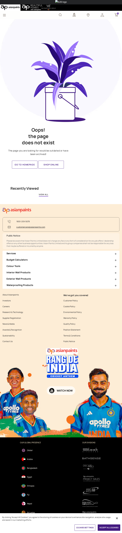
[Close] (116, 518)
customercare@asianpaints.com (30, 227)
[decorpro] (91, 467)
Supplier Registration (12, 318)
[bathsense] (91, 458)
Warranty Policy (70, 318)
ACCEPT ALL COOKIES (109, 527)
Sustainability (9, 335)
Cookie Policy (69, 306)
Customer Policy (70, 300)
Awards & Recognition (12, 330)
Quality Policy (69, 324)
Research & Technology (13, 312)
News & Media (9, 324)
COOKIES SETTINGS (85, 527)
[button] (102, 15)
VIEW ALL (43, 194)
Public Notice (69, 341)
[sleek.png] (91, 450)
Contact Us (8, 341)
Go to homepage (25, 164)
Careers (6, 306)
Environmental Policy (72, 312)
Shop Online (51, 164)
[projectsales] (91, 478)
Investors (7, 300)
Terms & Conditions (71, 335)
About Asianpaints (11, 295)
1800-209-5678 (23, 221)
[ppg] (91, 491)
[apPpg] (91, 503)
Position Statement (71, 330)
